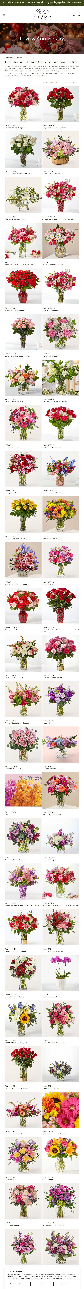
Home (7, 57)
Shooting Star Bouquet (51, 1088)
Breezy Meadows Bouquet (52, 493)
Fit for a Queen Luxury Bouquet (17, 723)
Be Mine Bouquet (49, 769)
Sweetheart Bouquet (13, 769)
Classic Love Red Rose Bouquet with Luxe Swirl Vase (60, 631)
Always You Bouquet (50, 310)
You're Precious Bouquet (14, 128)
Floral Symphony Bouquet (15, 997)
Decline (64, 1284)
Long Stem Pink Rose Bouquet (17, 356)
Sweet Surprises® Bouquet (52, 265)
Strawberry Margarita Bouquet (54, 1043)
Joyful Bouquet (48, 1179)
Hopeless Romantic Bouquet (16, 951)
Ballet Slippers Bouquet (14, 677)
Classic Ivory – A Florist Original (54, 402)
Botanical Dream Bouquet (15, 860)
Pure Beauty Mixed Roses (52, 677)
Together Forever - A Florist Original (19, 265)
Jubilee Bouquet (11, 1179)
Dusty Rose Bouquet (50, 356)
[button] (4, 14)
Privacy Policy (70, 1279)
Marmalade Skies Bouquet (52, 538)
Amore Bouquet (48, 584)
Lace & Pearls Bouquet (14, 447)
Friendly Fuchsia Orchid (51, 997)
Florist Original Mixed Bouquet (54, 1134)
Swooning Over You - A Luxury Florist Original (60, 906)
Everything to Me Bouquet (52, 951)
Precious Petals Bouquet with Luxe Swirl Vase (22, 906)
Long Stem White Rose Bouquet (17, 173)
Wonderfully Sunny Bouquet (16, 1043)
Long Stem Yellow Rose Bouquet (17, 538)
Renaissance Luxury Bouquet (16, 1134)
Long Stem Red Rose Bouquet (54, 128)
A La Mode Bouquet (12, 1225)
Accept (41, 1284)
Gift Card (8, 814)
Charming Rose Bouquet (52, 447)
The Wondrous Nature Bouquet (17, 584)
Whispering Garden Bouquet (53, 1225)
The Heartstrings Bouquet (15, 310)
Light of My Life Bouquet (52, 814)
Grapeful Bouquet (49, 723)
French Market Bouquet (14, 402)
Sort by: (45, 82)
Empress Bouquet (49, 860)
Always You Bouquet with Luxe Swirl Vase (58, 219)
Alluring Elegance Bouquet (15, 219)
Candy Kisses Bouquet (13, 630)
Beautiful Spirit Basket (51, 173)
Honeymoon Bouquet (13, 493)
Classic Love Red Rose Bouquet (17, 1088)
